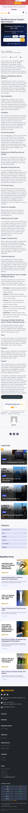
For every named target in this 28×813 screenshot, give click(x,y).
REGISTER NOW (18, 3)
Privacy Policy (4, 770)
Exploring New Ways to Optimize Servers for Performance (12, 578)
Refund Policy (4, 773)
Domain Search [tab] (7, 36)
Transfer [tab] (22, 36)
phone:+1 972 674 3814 (8, 702)
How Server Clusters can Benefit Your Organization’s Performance (14, 640)
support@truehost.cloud (9, 706)
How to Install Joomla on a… (11, 498)
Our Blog (3, 757)
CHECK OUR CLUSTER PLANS (12, 397)
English (18, 0)
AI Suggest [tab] (15, 36)
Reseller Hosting (5, 748)
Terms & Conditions (5, 768)
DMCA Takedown (5, 775)
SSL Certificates (5, 728)
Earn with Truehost (5, 745)
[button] (9, 13)
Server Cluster (9, 51)
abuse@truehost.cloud (9, 776)
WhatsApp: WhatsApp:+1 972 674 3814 (12, 704)
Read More (4, 585)
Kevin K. (5, 57)
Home (2, 51)
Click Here (14, 9)
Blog (4, 459)
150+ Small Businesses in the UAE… (13, 462)
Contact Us (3, 760)
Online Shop (4, 737)
